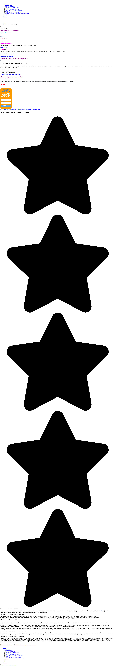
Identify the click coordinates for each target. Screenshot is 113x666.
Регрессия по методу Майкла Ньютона (13, 12)
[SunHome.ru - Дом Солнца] (6, 644)
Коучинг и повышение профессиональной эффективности (17, 13)
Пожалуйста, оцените (4, 608)
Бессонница (7, 11)
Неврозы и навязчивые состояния (12, 9)
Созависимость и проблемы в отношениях (13, 10)
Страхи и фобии (8, 5)
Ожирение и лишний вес (10, 6)
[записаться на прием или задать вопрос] (8, 664)
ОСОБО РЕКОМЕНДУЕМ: (7, 54)
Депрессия (7, 8)
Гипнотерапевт (6, 14)
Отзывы (4, 15)
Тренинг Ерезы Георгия (6, 56)
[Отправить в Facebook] (5, 109)
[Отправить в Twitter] (14, 109)
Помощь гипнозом (6, 4)
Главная (4, 2)
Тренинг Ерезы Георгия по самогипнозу (10, 74)
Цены (4, 16)
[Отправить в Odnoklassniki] (25, 109)
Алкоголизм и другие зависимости (12, 7)
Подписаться (6, 105)
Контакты (5, 17)
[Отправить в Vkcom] (35, 109)
